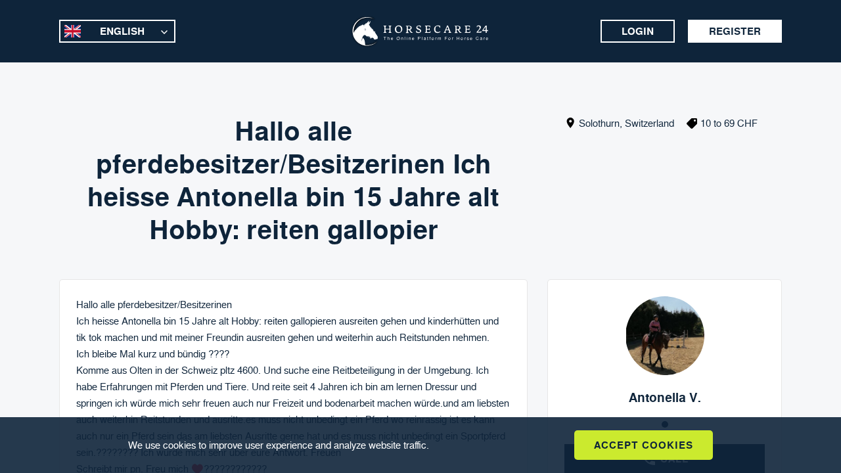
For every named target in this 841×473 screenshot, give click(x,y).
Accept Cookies (643, 445)
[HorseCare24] (420, 31)
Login (638, 31)
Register (735, 31)
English (122, 31)
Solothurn (599, 123)
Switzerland (649, 123)
